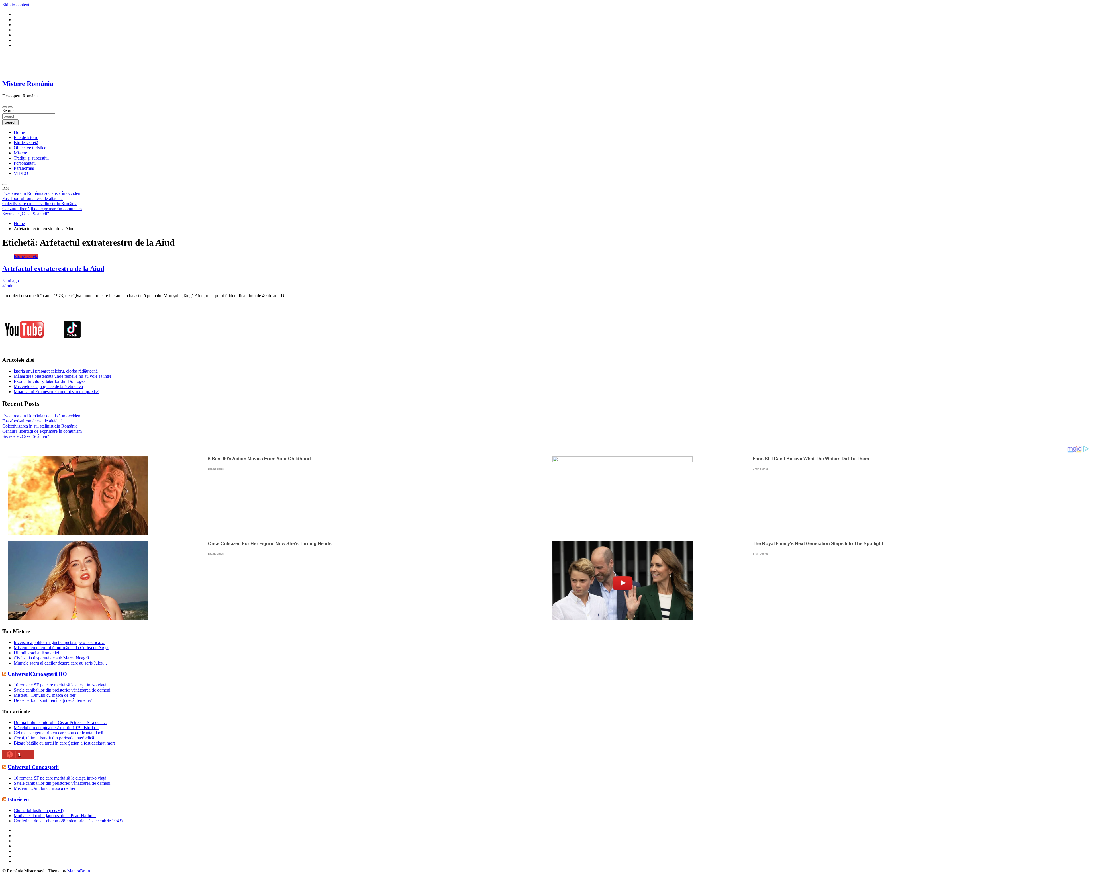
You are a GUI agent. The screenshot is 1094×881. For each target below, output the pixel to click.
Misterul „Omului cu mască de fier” (45, 695)
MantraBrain (78, 870)
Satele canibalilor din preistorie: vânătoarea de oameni (62, 690)
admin (7, 285)
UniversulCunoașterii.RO (37, 674)
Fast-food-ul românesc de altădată (32, 420)
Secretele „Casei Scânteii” (25, 436)
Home (19, 132)
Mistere (20, 152)
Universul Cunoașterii (33, 767)
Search (8, 110)
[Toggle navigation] (4, 107)
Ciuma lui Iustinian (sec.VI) (39, 810)
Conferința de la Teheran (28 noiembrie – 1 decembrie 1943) (68, 820)
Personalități (25, 163)
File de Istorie (26, 137)
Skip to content (15, 4)
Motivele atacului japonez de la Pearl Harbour (55, 815)
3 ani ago (10, 280)
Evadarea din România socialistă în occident (41, 415)
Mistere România (27, 83)
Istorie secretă (26, 142)
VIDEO (21, 173)
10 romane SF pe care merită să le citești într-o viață (60, 684)
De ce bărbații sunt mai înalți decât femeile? (53, 700)
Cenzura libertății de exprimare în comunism (42, 431)
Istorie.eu (18, 799)
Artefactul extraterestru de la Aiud (53, 268)
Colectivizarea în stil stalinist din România (39, 426)
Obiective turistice (30, 147)
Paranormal (24, 168)
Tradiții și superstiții (31, 158)
